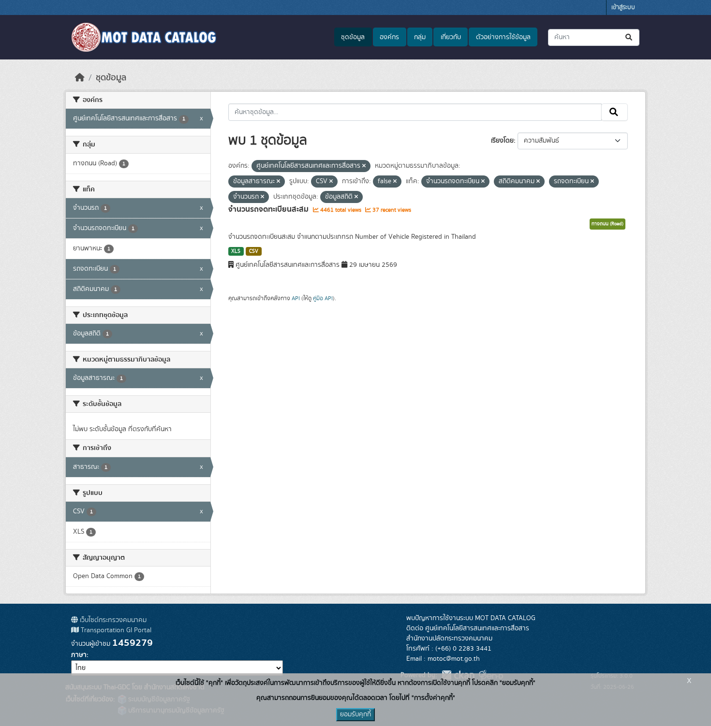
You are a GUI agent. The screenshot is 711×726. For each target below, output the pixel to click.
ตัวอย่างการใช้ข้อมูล (503, 37)
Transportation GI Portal (115, 630)
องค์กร (389, 37)
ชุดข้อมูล (353, 37)
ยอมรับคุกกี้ (355, 714)
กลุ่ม (420, 37)
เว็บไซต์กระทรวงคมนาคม (112, 620)
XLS (235, 251)
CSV (253, 251)
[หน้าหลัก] (80, 78)
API (296, 298)
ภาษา (79, 655)
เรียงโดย (502, 140)
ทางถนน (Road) (607, 223)
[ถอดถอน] (364, 166)
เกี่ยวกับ (451, 37)
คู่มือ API (323, 298)
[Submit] (629, 37)
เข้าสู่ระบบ (623, 7)
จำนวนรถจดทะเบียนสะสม (269, 209)
